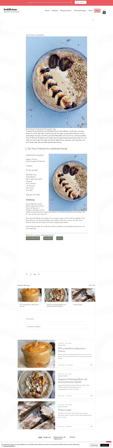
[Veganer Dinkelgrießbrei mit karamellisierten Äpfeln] (56, 295)
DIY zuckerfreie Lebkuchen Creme (29, 305)
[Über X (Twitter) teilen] (31, 274)
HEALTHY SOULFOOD (11, 12)
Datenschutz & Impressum (59, 438)
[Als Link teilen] (39, 274)
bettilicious (10, 9)
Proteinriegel (77, 304)
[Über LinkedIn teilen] (35, 274)
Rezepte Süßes (62, 345)
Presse (72, 437)
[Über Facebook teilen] (26, 274)
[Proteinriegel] (83, 295)
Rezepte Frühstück (63, 376)
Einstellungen (94, 445)
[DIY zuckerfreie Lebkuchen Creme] (30, 295)
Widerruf (47, 437)
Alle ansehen (92, 285)
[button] (104, 12)
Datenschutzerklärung (9, 446)
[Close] (111, 445)
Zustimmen (105, 445)
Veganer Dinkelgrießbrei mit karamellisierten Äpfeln (56, 305)
